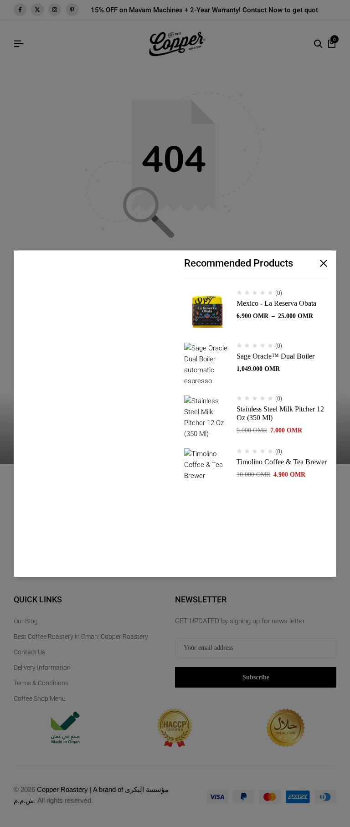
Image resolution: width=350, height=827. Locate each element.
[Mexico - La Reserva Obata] (207, 312)
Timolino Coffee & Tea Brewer (282, 462)
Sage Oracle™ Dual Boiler (275, 356)
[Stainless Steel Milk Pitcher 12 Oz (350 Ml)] (207, 418)
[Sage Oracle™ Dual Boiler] (207, 365)
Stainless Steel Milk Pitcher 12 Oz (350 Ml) (280, 413)
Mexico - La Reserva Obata (276, 303)
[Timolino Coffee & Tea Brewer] (207, 471)
